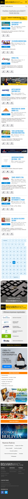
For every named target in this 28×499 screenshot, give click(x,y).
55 (24, 266)
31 (14, 255)
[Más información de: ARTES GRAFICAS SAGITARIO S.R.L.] (5, 91)
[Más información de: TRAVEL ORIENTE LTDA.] (5, 179)
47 (21, 262)
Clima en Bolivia (13, 471)
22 (6, 251)
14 (3, 247)
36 (6, 258)
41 (24, 258)
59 (14, 269)
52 (14, 266)
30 (10, 255)
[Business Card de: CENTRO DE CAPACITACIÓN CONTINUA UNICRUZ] (12, 333)
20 (24, 247)
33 (21, 255)
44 (10, 262)
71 (6, 277)
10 (12, 244)
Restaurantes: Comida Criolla (8, 377)
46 (17, 262)
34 (24, 255)
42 (3, 262)
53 (17, 266)
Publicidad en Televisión (7, 385)
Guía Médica (3, 471)
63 (3, 273)
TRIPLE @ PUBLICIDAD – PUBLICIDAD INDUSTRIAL (18, 132)
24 (14, 251)
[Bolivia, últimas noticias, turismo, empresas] (12, 465)
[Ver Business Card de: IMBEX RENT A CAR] (14, 151)
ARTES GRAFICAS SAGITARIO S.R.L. (16, 90)
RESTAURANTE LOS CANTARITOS (16, 24)
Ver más (5, 28)
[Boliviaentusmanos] (2, 2)
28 (3, 255)
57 (6, 269)
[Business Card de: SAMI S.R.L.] (12, 328)
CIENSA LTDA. (15, 58)
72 (10, 277)
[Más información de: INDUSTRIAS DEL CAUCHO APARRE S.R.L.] (5, 110)
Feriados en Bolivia (13, 469)
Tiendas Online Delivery (4, 476)
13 (22, 244)
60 (17, 269)
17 (14, 247)
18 (17, 247)
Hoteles (20, 471)
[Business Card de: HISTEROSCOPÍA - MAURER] (12, 323)
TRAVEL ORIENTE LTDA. (17, 177)
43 (6, 262)
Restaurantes (4, 375)
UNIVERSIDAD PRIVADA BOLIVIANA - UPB (17, 158)
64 (6, 273)
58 (10, 269)
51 (10, 266)
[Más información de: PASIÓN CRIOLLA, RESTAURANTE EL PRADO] (5, 199)
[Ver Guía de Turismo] (14, 431)
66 (14, 273)
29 (6, 255)
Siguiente (16, 277)
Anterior (5, 240)
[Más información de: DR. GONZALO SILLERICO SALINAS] (5, 220)
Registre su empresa (5, 482)
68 (21, 273)
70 (3, 277)
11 (15, 244)
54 (21, 266)
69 (24, 273)
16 (10, 247)
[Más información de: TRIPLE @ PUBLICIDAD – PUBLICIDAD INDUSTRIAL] (5, 132)
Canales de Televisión (6, 381)
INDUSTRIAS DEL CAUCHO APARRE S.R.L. (18, 110)
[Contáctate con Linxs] (14, 359)
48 (24, 262)
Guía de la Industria (5, 473)
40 (21, 258)
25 (17, 251)
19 (21, 247)
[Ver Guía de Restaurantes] (14, 411)
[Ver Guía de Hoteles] (14, 395)
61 (21, 269)
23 (10, 251)
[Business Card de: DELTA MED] (12, 342)
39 (17, 258)
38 (14, 258)
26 (21, 251)
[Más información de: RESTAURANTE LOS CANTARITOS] (5, 24)
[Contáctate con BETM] (14, 291)
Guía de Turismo (21, 469)
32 (17, 255)
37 (10, 258)
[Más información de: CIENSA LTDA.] (5, 59)
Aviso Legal (3, 486)
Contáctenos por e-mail (6, 484)
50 (6, 266)
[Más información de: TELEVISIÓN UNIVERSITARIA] (5, 42)
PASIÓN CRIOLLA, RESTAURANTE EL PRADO (18, 199)
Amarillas (3, 469)
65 (10, 273)
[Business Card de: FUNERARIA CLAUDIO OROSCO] (12, 319)
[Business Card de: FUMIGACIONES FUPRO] (12, 337)
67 (17, 273)
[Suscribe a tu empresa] (14, 81)
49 (3, 266)
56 (3, 269)
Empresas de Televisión (7, 379)
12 (19, 244)
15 (6, 247)
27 (24, 251)
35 (3, 258)
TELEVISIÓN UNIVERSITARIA (18, 41)
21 (3, 251)
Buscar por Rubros (14, 421)
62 (24, 269)
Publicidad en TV (5, 383)
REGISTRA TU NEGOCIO (14, 345)
